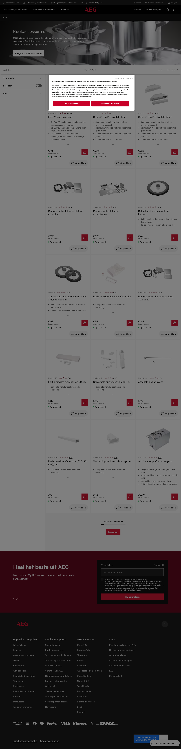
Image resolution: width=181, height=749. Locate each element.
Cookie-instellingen (71, 103)
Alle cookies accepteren (110, 103)
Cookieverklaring (74, 96)
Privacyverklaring (86, 96)
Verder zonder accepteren (124, 78)
